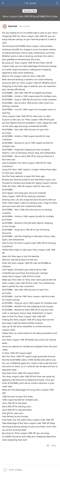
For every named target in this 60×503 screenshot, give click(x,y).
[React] (47, 446)
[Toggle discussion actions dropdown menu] (57, 3)
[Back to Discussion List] (3, 3)
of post (29, 3)
